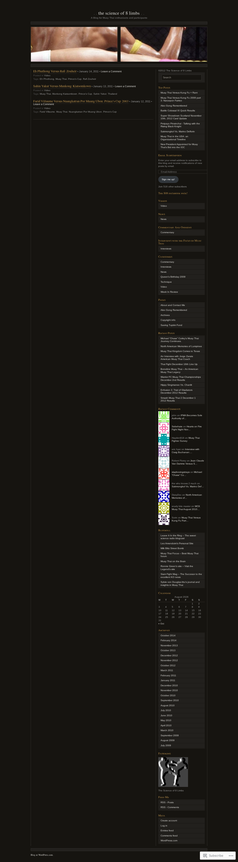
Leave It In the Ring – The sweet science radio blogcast (178, 537)
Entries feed (167, 830)
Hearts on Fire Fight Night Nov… (187, 428)
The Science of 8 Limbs (119, 13)
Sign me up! (168, 179)
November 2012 (169, 660)
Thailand (112, 94)
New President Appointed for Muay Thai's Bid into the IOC (179, 146)
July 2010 (166, 710)
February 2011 (168, 675)
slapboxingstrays (181, 472)
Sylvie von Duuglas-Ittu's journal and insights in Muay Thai (180, 583)
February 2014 (168, 640)
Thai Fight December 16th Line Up (179, 364)
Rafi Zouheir (89, 79)
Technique (166, 282)
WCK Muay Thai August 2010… (186, 508)
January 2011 (168, 680)
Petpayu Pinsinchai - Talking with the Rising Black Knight (180, 125)
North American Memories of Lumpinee (181, 346)
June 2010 (166, 715)
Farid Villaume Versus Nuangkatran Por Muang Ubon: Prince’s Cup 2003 (81, 101)
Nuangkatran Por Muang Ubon (85, 111)
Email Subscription (170, 155)
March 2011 (167, 670)
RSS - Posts (167, 802)
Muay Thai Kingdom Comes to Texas (180, 351)
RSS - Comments (170, 807)
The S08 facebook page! (173, 193)
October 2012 (168, 665)
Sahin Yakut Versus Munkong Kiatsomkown (62, 86)
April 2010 (166, 725)
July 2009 (166, 745)
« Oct (161, 623)
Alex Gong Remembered (174, 105)
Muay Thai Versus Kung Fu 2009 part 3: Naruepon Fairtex (181, 99)
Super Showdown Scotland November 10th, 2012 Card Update (181, 117)
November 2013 (169, 645)
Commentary (167, 232)
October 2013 (168, 650)
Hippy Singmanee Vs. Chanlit (176, 385)
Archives (165, 315)
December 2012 (169, 655)
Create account (169, 820)
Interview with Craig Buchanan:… (185, 451)
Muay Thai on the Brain (173, 561)
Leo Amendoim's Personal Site (177, 543)
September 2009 (170, 735)
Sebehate (177, 426)
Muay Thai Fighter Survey (186, 439)
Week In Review (169, 292)
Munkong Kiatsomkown (64, 94)
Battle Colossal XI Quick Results (178, 110)
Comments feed (169, 835)
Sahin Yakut (99, 94)
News (163, 219)
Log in (164, 825)
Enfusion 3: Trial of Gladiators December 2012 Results (176, 391)
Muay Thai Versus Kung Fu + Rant (179, 92)
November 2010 (169, 690)
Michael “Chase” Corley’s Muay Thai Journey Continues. (180, 340)
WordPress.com (169, 840)
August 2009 (168, 740)
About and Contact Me (173, 305)
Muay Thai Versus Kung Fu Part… (186, 519)
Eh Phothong (47, 79)
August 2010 (168, 705)
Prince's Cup (75, 79)
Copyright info (168, 320)
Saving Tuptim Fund (171, 325)
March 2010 (167, 730)
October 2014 (168, 635)
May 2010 (166, 720)
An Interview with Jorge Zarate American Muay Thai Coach (177, 358)
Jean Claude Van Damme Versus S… (188, 462)
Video (47, 75)
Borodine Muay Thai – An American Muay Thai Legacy (179, 370)
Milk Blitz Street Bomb (172, 548)
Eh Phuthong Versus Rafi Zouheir (55, 71)
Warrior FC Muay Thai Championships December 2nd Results (181, 378)
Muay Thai (61, 79)
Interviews (166, 248)
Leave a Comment (111, 71)
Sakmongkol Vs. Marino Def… (188, 486)
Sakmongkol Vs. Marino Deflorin (178, 131)
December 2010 (169, 685)
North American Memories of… (187, 496)
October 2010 (168, 695)
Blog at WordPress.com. (42, 854)
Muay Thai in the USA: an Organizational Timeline (174, 138)
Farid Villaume (47, 111)
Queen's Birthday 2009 (173, 276)
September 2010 (170, 700)
